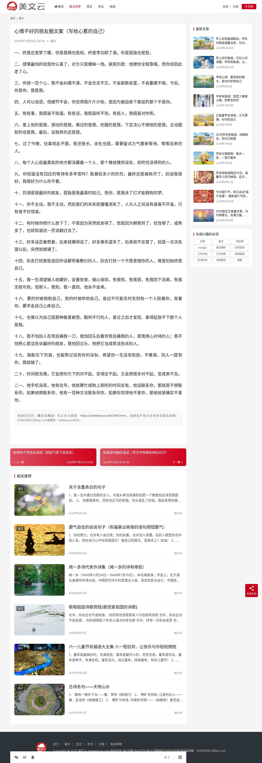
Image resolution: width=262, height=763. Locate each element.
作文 (101, 6)
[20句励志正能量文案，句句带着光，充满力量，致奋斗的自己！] (203, 215)
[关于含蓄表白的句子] (39, 500)
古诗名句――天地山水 (89, 686)
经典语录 (240, 253)
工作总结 (221, 253)
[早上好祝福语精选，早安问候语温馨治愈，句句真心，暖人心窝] (203, 43)
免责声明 (116, 744)
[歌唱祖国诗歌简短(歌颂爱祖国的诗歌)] (39, 620)
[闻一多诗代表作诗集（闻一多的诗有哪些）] (39, 580)
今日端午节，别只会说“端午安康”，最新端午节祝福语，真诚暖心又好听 (232, 196)
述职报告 (221, 260)
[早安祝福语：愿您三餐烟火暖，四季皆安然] (203, 100)
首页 (61, 6)
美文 (53, 41)
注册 (235, 6)
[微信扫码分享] (17, 757)
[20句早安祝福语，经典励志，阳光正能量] (203, 139)
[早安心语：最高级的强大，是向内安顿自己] (203, 81)
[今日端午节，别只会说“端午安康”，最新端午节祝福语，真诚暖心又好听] (203, 196)
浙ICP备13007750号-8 (138, 750)
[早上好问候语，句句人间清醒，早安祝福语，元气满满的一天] (203, 62)
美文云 (82, 750)
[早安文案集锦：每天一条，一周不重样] (203, 158)
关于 (56, 744)
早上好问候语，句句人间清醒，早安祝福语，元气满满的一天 (231, 62)
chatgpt (202, 247)
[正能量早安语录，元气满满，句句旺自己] (203, 119)
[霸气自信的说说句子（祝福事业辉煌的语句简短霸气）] (39, 540)
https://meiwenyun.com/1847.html (103, 415)
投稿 (250, 6)
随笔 (239, 260)
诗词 (112, 6)
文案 (202, 241)
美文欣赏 (75, 6)
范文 (89, 6)
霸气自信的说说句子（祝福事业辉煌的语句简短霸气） (118, 527)
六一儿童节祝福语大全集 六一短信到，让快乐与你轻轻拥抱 (122, 646)
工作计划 (202, 253)
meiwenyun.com (99, 750)
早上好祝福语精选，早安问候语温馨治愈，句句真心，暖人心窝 (231, 42)
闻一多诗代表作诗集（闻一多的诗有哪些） (108, 567)
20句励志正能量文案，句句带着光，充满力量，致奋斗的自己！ (232, 215)
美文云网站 (45, 415)
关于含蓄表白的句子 (87, 487)
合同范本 (240, 247)
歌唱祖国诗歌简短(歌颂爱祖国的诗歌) (103, 607)
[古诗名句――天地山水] (39, 699)
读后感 (239, 241)
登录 (225, 6)
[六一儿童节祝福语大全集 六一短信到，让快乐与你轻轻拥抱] (39, 659)
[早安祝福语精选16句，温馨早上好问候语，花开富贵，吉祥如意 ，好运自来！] (203, 177)
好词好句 (202, 260)
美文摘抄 (221, 247)
